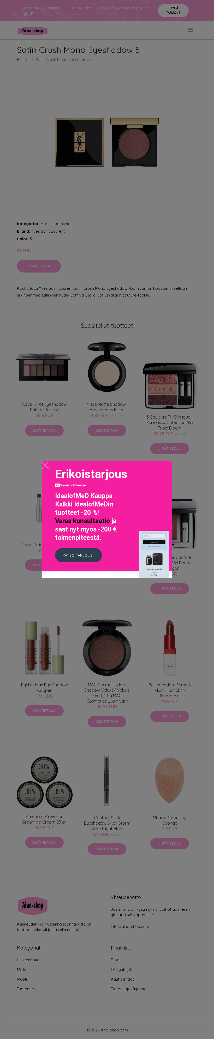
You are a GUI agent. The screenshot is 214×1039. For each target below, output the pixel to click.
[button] (78, 555)
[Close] (45, 465)
